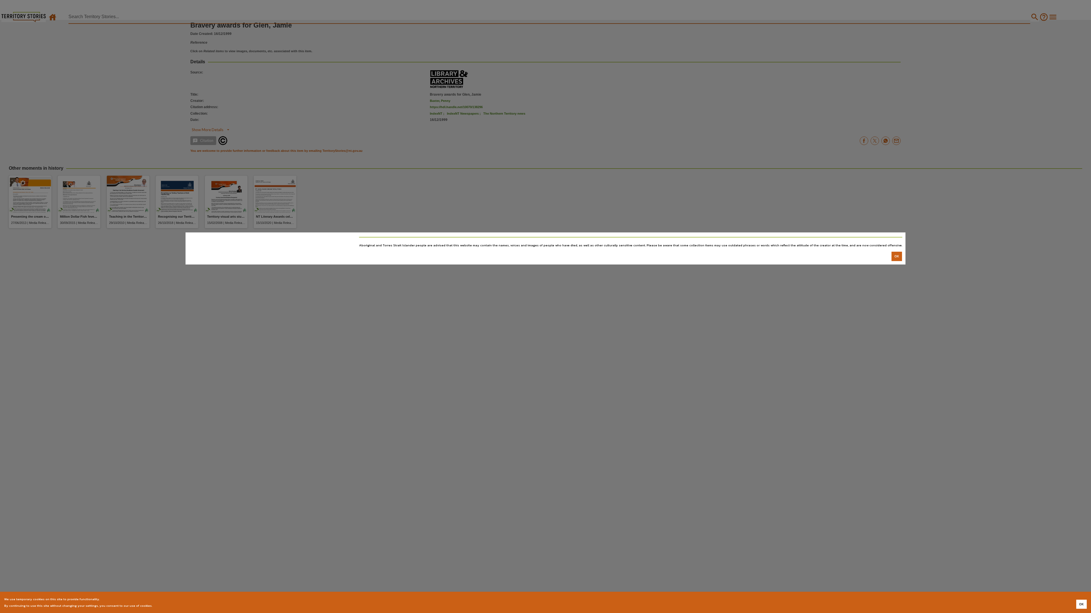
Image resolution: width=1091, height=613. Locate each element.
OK (896, 256)
